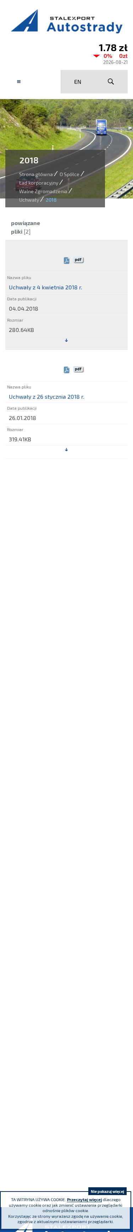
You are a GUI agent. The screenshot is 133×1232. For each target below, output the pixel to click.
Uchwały (29, 199)
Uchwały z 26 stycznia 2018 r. (46, 396)
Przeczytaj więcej (84, 1199)
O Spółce (69, 174)
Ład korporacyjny (38, 182)
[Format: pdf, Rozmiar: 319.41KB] (66, 450)
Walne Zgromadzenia (43, 191)
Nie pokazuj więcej (107, 1191)
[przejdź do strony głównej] (66, 21)
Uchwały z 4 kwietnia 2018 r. (45, 287)
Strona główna (36, 174)
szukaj (111, 81)
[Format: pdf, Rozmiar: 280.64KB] (66, 340)
